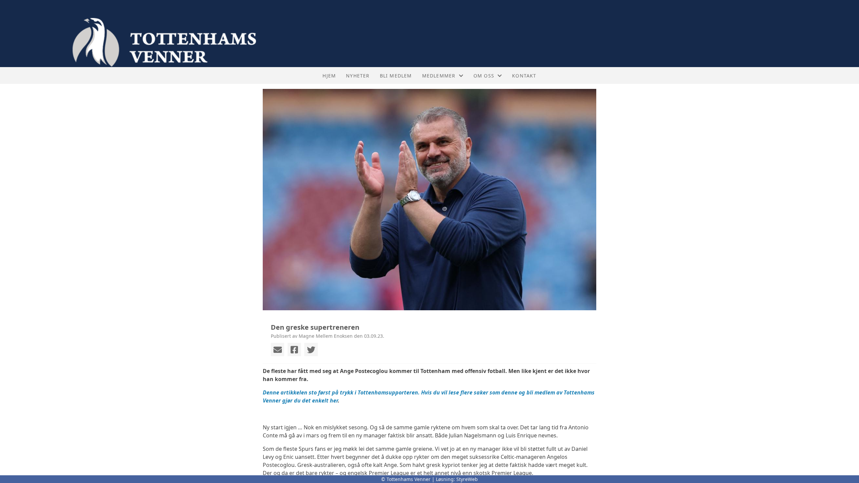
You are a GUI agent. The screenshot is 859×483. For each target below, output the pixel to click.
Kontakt (524, 75)
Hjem (329, 75)
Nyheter (357, 75)
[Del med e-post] (277, 349)
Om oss (483, 75)
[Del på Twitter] (311, 349)
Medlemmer (439, 75)
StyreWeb (467, 479)
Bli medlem (396, 75)
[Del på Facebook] (294, 349)
